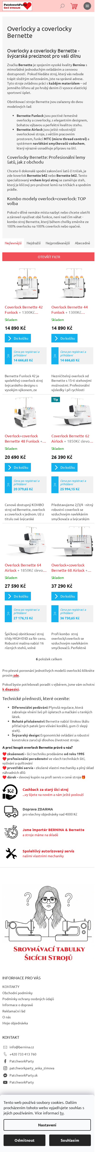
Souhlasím (70, 1140)
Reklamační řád (13, 1011)
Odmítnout (24, 1140)
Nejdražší (34, 243)
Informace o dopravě (17, 1005)
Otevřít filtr (49, 257)
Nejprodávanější (58, 243)
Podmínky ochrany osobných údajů (28, 999)
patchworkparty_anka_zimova (32, 1068)
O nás (6, 1017)
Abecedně (82, 243)
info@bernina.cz (22, 1047)
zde (16, 675)
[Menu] (87, 6)
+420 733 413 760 (23, 1054)
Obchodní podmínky (17, 993)
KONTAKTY (10, 986)
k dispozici (10, 689)
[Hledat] (62, 6)
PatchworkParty (22, 1061)
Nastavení (47, 1124)
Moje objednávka (15, 1023)
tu (62, 1112)
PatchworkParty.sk (24, 1075)
